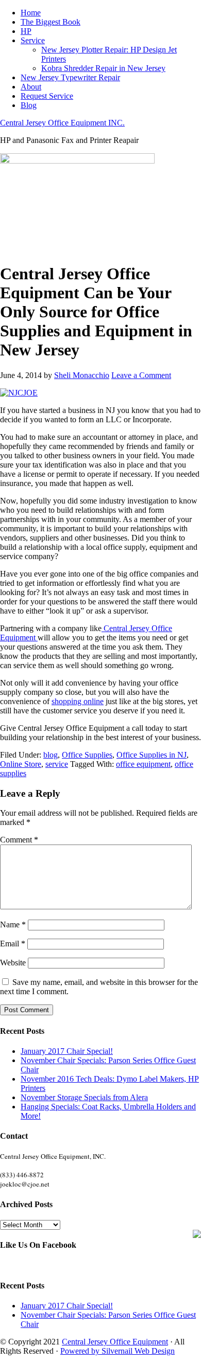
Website (13, 962)
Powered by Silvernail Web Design (117, 1351)
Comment (19, 839)
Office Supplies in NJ (151, 754)
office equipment (143, 764)
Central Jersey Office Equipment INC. (62, 122)
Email (12, 943)
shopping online (78, 701)
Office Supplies (87, 754)
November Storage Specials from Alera (84, 1097)
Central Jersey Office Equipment (115, 1341)
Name (13, 924)
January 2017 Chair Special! (67, 1051)
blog (50, 754)
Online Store (20, 764)
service (56, 764)
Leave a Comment (141, 375)
